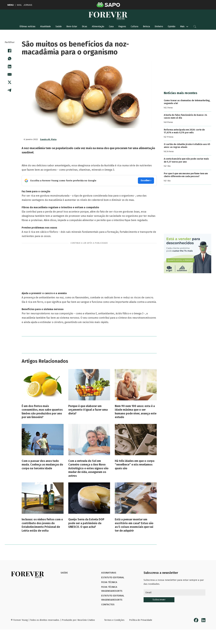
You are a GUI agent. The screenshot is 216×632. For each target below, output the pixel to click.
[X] (9, 82)
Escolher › (146, 180)
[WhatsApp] (9, 58)
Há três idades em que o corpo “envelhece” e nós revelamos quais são (134, 464)
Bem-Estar (71, 26)
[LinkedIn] (9, 66)
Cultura (134, 26)
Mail (19, 5)
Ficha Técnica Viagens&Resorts (111, 589)
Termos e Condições (114, 620)
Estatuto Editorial (112, 577)
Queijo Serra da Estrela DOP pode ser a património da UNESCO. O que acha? (86, 523)
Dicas (84, 26)
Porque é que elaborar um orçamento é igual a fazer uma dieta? (88, 409)
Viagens (122, 26)
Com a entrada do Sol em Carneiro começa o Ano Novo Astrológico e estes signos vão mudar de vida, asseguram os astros (88, 468)
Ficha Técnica (109, 582)
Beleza (146, 26)
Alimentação (98, 26)
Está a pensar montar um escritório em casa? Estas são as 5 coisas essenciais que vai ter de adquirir (134, 525)
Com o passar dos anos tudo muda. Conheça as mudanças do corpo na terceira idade (42, 464)
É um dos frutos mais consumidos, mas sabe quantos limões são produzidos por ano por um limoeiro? (42, 411)
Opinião (171, 26)
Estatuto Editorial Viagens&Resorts (112, 597)
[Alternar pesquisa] (195, 26)
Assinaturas (108, 572)
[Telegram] (9, 90)
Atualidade (45, 26)
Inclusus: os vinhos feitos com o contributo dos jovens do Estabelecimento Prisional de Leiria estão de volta (42, 525)
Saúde (59, 26)
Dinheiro (159, 26)
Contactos (107, 604)
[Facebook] (9, 51)
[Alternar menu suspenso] (187, 26)
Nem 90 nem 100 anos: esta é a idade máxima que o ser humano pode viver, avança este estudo (135, 411)
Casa (111, 26)
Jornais (27, 5)
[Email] (9, 74)
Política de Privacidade (140, 620)
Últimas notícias (27, 26)
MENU (10, 5)
